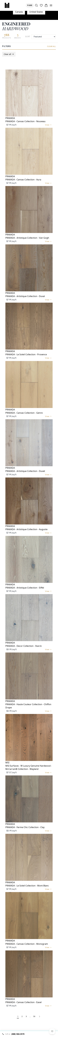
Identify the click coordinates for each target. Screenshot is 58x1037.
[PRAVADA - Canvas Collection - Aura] (29, 151)
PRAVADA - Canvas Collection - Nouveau (25, 121)
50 (34, 1016)
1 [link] (17, 1016)
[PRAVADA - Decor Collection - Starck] (29, 617)
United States (36, 11)
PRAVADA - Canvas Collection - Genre (24, 412)
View (47, 125)
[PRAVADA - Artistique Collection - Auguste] (29, 501)
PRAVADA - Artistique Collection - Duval (25, 296)
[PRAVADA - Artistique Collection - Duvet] (29, 442)
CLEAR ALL (51, 46)
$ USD (30, 5)
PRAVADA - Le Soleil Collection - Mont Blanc (27, 885)
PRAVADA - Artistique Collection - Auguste (26, 529)
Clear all (9, 54)
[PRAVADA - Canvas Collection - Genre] (29, 384)
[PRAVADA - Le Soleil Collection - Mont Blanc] (29, 857)
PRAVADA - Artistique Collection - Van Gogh (27, 237)
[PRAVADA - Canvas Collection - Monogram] (29, 915)
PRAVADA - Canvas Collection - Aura (23, 179)
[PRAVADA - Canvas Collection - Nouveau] (29, 93)
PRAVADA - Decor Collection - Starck (23, 645)
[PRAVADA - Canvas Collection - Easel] (29, 973)
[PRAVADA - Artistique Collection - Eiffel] (29, 559)
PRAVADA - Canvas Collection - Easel (23, 1002)
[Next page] (39, 1016)
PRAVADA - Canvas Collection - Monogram (26, 943)
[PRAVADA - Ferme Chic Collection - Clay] (29, 798)
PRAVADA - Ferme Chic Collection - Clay (25, 827)
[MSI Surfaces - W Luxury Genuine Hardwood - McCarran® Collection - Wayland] (29, 737)
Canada (19, 11)
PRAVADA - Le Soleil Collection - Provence (26, 354)
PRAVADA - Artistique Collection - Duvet (25, 471)
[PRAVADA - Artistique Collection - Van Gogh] (29, 209)
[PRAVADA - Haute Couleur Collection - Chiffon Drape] (29, 676)
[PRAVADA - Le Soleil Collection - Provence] (29, 326)
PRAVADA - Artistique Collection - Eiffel (24, 587)
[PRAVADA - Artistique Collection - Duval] (29, 267)
